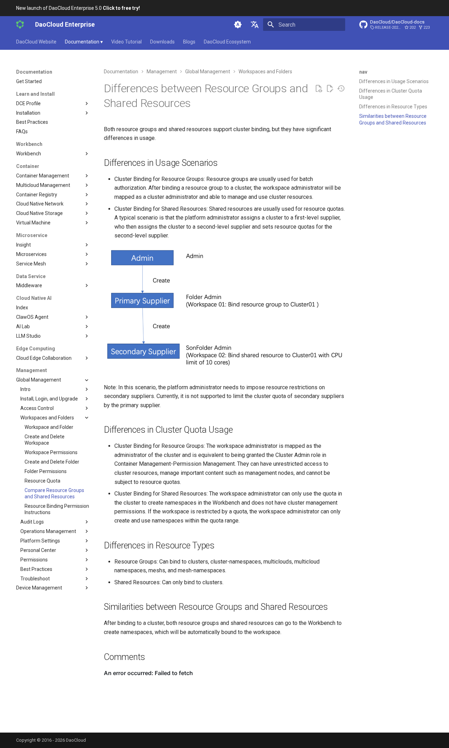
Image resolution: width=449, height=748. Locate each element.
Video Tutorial (126, 42)
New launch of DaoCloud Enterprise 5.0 (78, 8)
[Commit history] (341, 88)
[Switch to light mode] (238, 25)
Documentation (84, 42)
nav (363, 72)
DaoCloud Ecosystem (227, 42)
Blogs (189, 42)
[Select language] (255, 25)
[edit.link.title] (330, 88)
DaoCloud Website (36, 42)
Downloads (162, 42)
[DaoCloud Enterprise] (20, 25)
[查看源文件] (318, 88)
